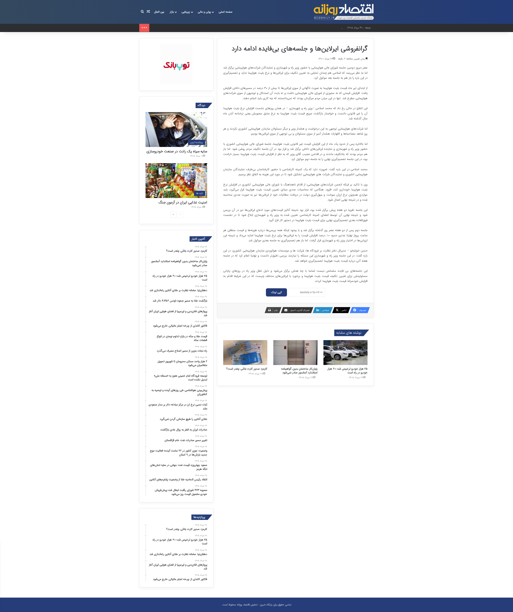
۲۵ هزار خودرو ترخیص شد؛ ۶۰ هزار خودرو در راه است (179, 28)
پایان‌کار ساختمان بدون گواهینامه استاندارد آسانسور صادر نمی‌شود (299, 371)
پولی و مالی (204, 12)
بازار (172, 12)
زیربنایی (186, 12)
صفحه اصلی (225, 12)
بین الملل (159, 12)
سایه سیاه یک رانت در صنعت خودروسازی (176, 151)
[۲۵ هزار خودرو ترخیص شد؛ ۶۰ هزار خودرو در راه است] (345, 352)
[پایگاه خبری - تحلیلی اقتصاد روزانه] (344, 12)
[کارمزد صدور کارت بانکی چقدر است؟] (245, 352)
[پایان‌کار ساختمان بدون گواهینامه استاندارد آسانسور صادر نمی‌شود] (295, 352)
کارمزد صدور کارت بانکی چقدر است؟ (246, 369)
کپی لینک (276, 292)
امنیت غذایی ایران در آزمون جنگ (183, 202)
